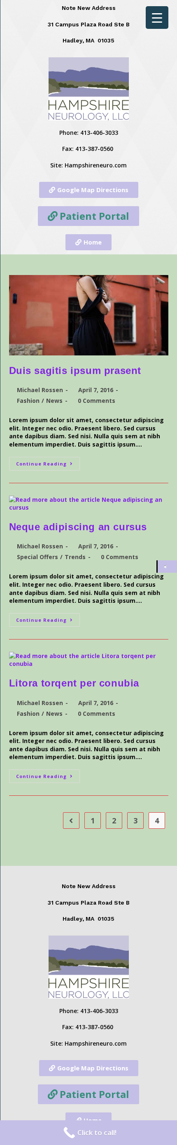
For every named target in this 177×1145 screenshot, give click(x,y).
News (54, 400)
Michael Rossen (40, 390)
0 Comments (96, 400)
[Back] (167, 566)
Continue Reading (48, 462)
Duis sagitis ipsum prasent (75, 370)
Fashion (28, 400)
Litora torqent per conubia (74, 683)
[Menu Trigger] (157, 17)
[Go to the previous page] (71, 820)
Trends (75, 557)
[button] (88, 190)
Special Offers (37, 557)
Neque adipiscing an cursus (78, 526)
